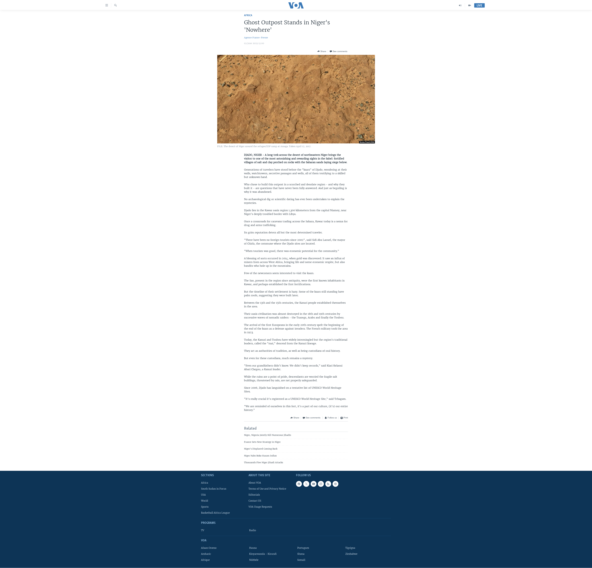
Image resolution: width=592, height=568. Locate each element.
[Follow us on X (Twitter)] (306, 484)
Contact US (255, 500)
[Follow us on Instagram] (321, 484)
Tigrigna (350, 547)
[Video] (469, 5)
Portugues (303, 547)
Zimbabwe (351, 553)
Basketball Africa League (215, 512)
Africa (248, 15)
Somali (301, 560)
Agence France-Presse (256, 37)
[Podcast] (335, 484)
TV (202, 530)
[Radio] (460, 5)
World (204, 500)
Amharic (206, 553)
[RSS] (328, 484)
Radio (252, 530)
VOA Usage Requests (260, 506)
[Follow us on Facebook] (299, 484)
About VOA (255, 482)
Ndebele (253, 560)
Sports (205, 506)
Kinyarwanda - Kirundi (263, 553)
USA (203, 494)
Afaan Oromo (208, 547)
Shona (300, 553)
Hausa (253, 547)
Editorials (254, 494)
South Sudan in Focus (213, 488)
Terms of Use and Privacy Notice (267, 488)
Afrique (205, 560)
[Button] (321, 51)
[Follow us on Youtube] (314, 484)
